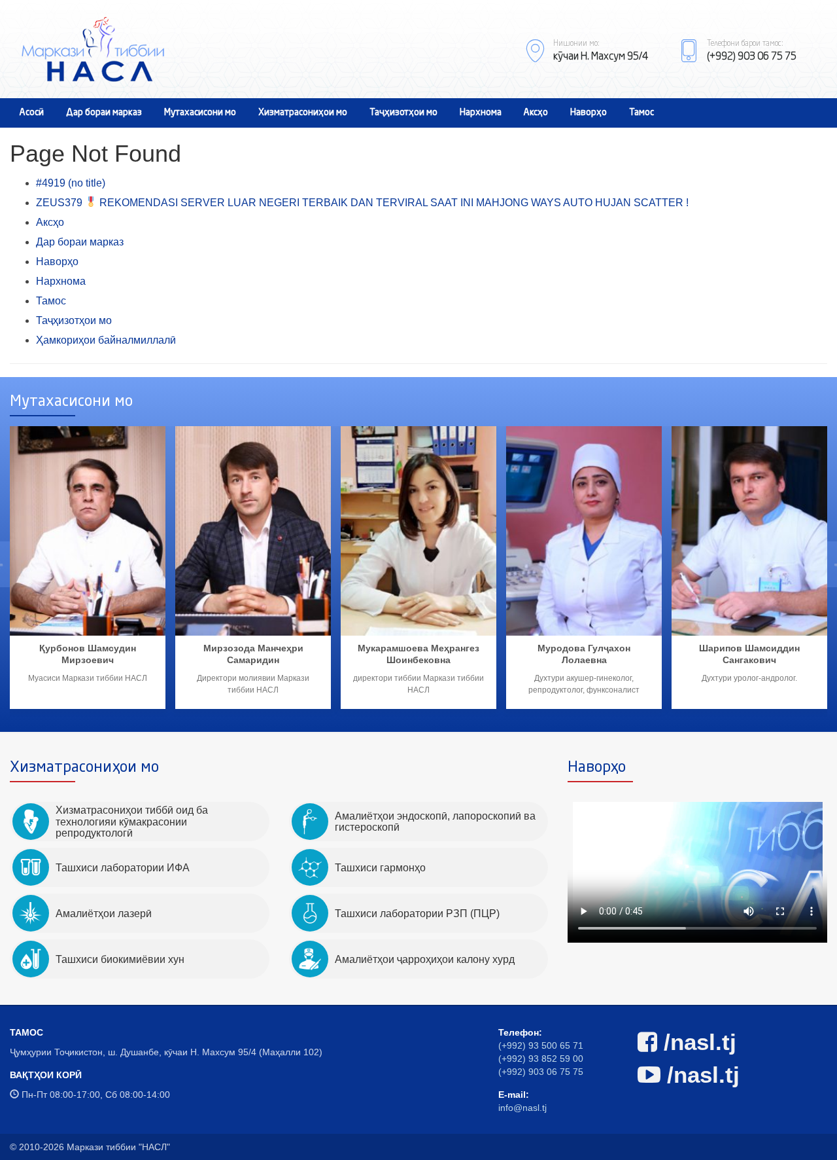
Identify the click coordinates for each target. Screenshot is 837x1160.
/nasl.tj (696, 1042)
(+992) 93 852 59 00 (540, 1058)
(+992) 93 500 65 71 (540, 1045)
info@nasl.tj (522, 1107)
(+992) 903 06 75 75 (540, 1071)
